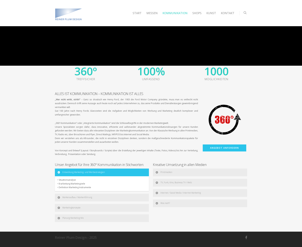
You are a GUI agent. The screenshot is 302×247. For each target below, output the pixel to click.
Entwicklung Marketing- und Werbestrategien (83, 172)
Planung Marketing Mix (73, 217)
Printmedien (166, 172)
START (137, 13)
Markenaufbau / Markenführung (77, 197)
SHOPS (197, 13)
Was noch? (165, 203)
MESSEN (152, 13)
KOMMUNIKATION (175, 13)
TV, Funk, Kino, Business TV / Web (176, 182)
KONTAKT (227, 13)
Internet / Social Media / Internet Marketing (180, 192)
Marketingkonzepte (71, 207)
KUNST (211, 13)
